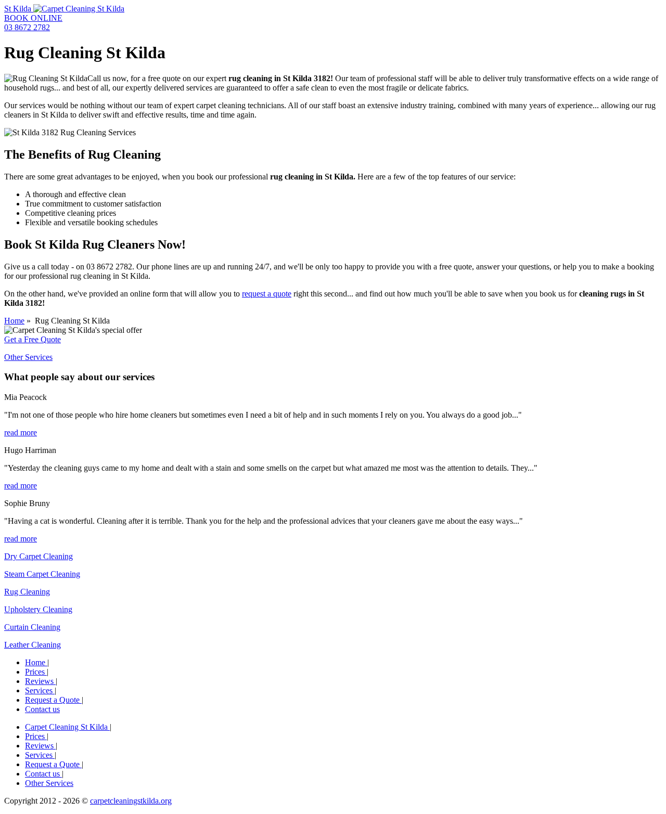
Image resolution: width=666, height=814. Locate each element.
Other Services (28, 357)
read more (20, 432)
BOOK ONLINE (33, 18)
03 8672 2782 (27, 27)
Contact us (42, 709)
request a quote (266, 293)
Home (14, 320)
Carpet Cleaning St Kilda (67, 726)
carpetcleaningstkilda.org (131, 800)
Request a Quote (53, 699)
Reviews (40, 681)
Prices (36, 671)
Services (40, 690)
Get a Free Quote (32, 339)
